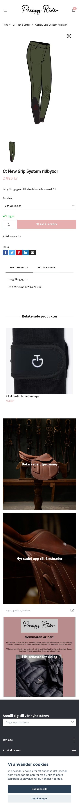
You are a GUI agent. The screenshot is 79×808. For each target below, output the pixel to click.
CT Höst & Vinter (21, 24)
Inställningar (39, 798)
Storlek (7, 198)
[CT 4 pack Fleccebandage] (39, 361)
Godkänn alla (39, 789)
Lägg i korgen (48, 224)
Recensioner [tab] (46, 267)
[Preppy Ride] (40, 10)
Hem (5, 24)
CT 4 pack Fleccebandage (22, 396)
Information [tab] (19, 267)
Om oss (8, 740)
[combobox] (39, 206)
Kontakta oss (12, 750)
